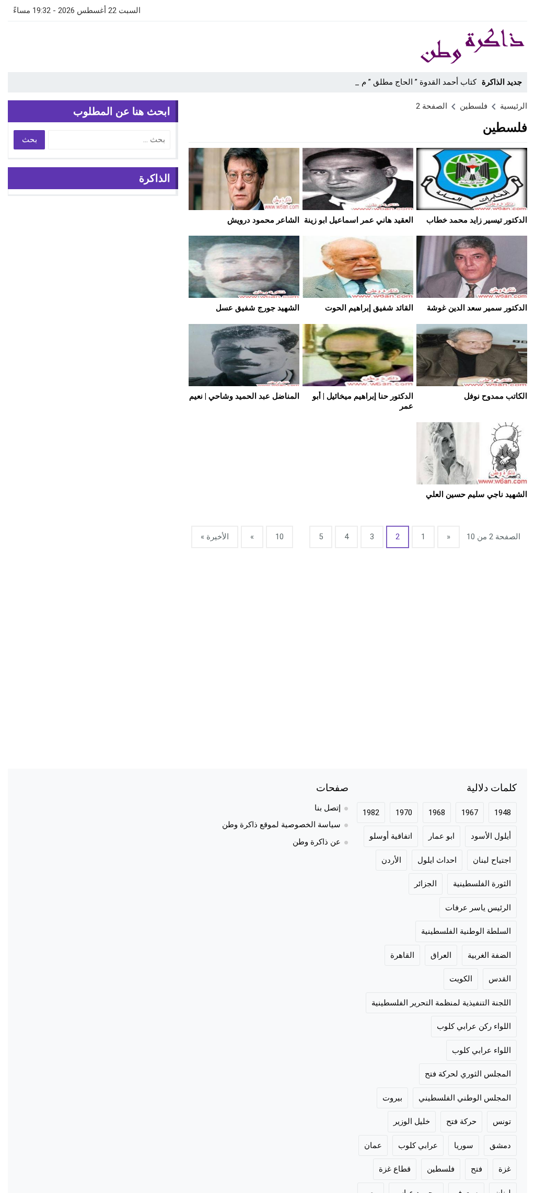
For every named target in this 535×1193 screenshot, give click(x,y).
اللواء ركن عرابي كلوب (474, 1026)
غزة (504, 1169)
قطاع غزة (395, 1169)
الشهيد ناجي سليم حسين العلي (476, 494)
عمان (373, 1145)
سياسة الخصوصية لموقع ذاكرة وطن (281, 824)
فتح (476, 1169)
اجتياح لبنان (492, 860)
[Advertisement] (198, 44)
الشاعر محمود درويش (263, 220)
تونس (502, 1121)
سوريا (463, 1145)
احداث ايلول (437, 860)
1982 (371, 812)
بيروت (392, 1098)
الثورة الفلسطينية (482, 883)
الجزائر (425, 883)
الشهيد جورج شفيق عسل (257, 307)
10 (279, 536)
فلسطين (441, 1169)
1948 (502, 812)
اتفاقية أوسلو (390, 836)
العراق (441, 955)
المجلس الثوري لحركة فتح (468, 1074)
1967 (469, 812)
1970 (404, 812)
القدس (500, 978)
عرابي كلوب (418, 1145)
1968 (436, 812)
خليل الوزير (411, 1121)
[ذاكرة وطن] (457, 46)
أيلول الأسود (491, 836)
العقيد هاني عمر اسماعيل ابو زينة (358, 220)
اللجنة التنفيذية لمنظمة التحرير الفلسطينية (441, 1002)
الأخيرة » (215, 536)
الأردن (391, 860)
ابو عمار (441, 836)
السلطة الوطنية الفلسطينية (466, 931)
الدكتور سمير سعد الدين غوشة (477, 307)
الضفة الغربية (489, 955)
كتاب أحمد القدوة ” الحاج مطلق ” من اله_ (408, 82)
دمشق (500, 1145)
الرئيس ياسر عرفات (478, 907)
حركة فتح (461, 1121)
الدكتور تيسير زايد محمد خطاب (476, 220)
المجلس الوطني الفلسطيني (464, 1098)
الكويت (460, 978)
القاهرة (402, 955)
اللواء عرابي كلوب (481, 1050)
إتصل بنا (328, 808)
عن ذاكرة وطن (317, 842)
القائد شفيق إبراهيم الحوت (369, 307)
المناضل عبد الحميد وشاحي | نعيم (244, 396)
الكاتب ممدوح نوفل (495, 396)
